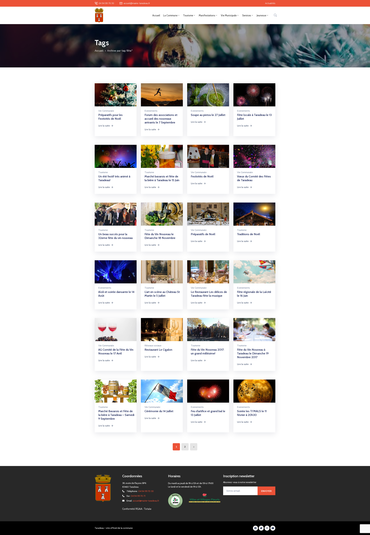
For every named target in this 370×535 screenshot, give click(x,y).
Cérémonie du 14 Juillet (159, 411)
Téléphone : (140, 491)
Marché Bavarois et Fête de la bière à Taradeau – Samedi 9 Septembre (116, 414)
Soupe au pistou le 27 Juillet (208, 115)
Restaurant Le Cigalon (158, 349)
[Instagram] (267, 528)
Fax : (136, 496)
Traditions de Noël (248, 234)
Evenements (151, 110)
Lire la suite (104, 125)
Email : (143, 500)
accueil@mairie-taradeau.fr (137, 3)
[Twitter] (261, 528)
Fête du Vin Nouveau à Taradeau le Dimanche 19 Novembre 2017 (253, 353)
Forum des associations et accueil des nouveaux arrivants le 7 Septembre (161, 118)
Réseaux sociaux (153, 345)
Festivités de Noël (202, 176)
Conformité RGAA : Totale (136, 509)
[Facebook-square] (255, 528)
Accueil (156, 15)
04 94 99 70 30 (106, 3)
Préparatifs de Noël (203, 234)
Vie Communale (106, 110)
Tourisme (103, 172)
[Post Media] (116, 97)
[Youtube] (272, 528)
